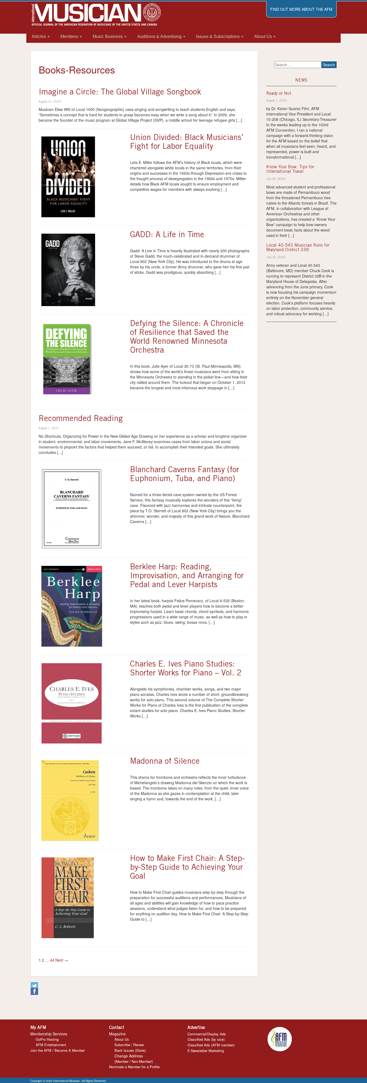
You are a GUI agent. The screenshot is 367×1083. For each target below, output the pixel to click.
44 (52, 960)
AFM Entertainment (51, 1044)
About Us (121, 1039)
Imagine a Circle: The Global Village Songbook (120, 93)
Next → (61, 960)
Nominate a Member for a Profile (134, 1066)
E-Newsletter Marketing (206, 1050)
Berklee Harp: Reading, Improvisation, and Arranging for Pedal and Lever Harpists (187, 576)
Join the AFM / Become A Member (57, 1050)
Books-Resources (77, 69)
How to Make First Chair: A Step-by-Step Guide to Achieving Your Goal (187, 868)
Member (122, 1061)
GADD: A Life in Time (167, 235)
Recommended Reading (81, 419)
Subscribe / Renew (129, 1044)
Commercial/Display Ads (207, 1033)
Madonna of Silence (165, 762)
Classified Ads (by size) (206, 1039)
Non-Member (142, 1061)
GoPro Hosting (47, 1039)
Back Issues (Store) (130, 1050)
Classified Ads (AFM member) (211, 1044)
